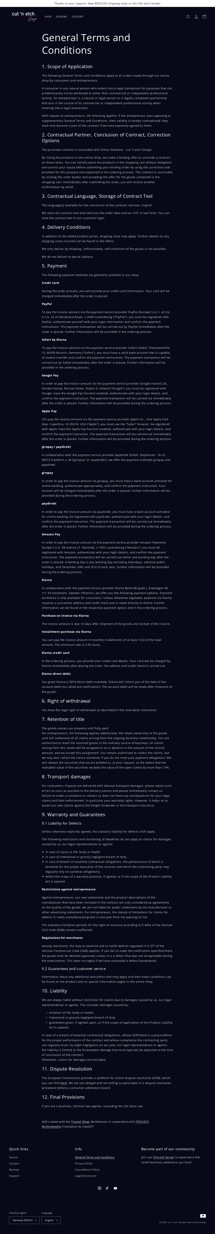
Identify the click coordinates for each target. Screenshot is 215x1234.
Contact (14, 1163)
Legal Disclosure (85, 1176)
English (49, 1220)
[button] (188, 17)
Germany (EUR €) (22, 1220)
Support (14, 1176)
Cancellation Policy (87, 1169)
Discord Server (163, 1157)
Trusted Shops (80, 1122)
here (63, 1083)
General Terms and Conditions (94, 1157)
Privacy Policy (84, 1163)
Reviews (14, 1169)
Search (13, 1157)
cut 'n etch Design (177, 1222)
